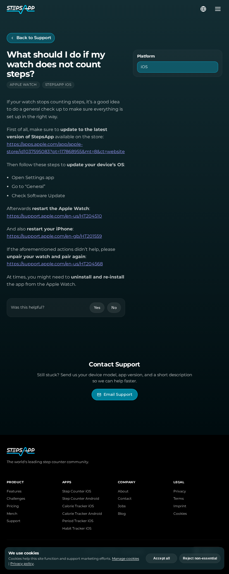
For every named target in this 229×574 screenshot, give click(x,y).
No (114, 307)
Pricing (13, 506)
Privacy (179, 491)
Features (14, 491)
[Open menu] (216, 9)
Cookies (180, 514)
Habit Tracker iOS (76, 528)
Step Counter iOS (76, 491)
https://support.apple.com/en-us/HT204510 (54, 216)
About (123, 491)
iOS (144, 66)
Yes (97, 307)
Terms (178, 499)
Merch (12, 514)
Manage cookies (125, 558)
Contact (125, 499)
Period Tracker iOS (77, 521)
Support (13, 521)
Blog (122, 514)
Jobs (122, 506)
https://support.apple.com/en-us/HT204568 (55, 263)
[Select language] (203, 9)
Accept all (161, 558)
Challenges (16, 499)
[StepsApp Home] (103, 9)
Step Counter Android (80, 499)
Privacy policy (22, 563)
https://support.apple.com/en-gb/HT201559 (54, 236)
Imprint (179, 506)
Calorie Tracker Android (82, 514)
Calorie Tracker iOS (78, 506)
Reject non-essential (200, 558)
